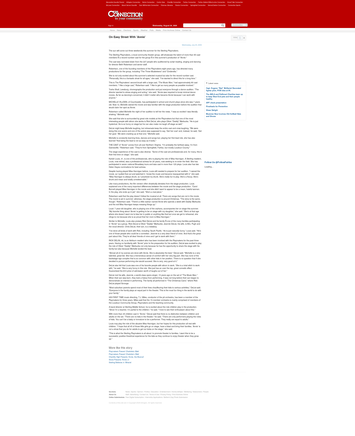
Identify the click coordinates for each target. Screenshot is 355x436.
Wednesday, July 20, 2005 (192, 45)
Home (112, 30)
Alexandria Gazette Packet (115, 2)
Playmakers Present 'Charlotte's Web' (124, 351)
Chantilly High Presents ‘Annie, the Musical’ (126, 357)
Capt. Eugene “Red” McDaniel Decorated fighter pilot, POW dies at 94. (223, 89)
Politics (147, 391)
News (119, 30)
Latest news (213, 83)
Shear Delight (212, 110)
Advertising (134, 394)
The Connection (125, 17)
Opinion (140, 391)
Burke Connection (148, 2)
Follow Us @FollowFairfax (218, 162)
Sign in (110, 25)
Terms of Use (154, 394)
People (206, 391)
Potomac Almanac (167, 5)
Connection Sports (234, 5)
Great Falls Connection (235, 2)
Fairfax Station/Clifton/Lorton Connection (211, 2)
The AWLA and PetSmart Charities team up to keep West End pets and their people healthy (224, 96)
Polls (152, 30)
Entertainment (165, 391)
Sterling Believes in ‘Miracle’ (120, 362)
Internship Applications (154, 397)
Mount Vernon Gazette (129, 5)
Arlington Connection (133, 2)
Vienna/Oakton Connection (217, 5)
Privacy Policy (165, 394)
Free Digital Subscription (134, 397)
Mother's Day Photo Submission (176, 397)
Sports (136, 30)
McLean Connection (113, 5)
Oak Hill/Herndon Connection (149, 5)
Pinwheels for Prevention (217, 106)
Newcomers (197, 391)
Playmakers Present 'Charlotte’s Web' (124, 354)
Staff (127, 394)
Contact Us (186, 30)
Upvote (240, 38)
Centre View (161, 2)
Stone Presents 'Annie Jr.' (119, 359)
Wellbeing (188, 391)
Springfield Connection (198, 5)
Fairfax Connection (189, 2)
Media (158, 30)
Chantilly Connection (174, 2)
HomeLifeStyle (177, 391)
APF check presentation (216, 102)
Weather (144, 30)
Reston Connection (181, 5)
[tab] (225, 83)
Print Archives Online (171, 30)
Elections (127, 30)
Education (155, 391)
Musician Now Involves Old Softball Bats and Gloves (223, 114)
